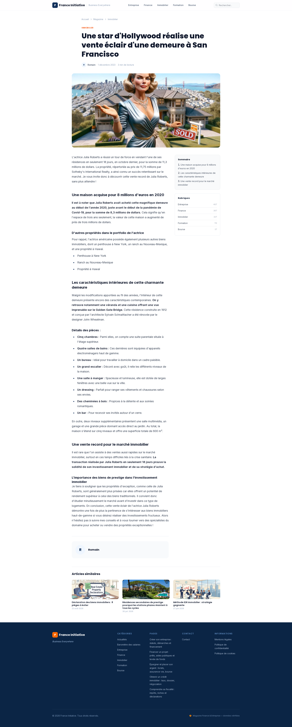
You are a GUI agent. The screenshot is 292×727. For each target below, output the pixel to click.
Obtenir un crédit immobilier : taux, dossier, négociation (162, 680)
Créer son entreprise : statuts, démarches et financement (161, 643)
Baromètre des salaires (128, 644)
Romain (92, 64)
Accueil (85, 19)
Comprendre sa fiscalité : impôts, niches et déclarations (162, 693)
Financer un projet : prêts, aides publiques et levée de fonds (162, 655)
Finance (148, 5)
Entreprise (133, 5)
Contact (186, 639)
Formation (178, 5)
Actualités (122, 639)
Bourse (192, 5)
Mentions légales (223, 639)
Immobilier (162, 5)
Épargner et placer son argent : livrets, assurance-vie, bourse (161, 668)
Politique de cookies (225, 653)
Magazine (98, 19)
